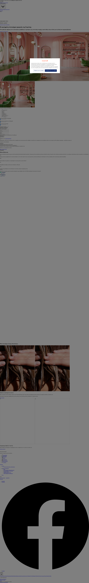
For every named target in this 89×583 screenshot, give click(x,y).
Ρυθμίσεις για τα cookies (39, 70)
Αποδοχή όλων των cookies (50, 70)
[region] (45, 65)
